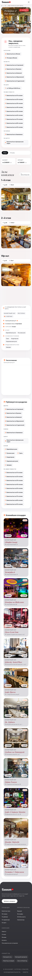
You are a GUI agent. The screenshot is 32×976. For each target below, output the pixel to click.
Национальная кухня (12, 461)
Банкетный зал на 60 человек (15, 115)
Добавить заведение (9, 901)
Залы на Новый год (22, 960)
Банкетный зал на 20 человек (15, 99)
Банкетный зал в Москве (13, 54)
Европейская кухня (12, 449)
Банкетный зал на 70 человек (15, 119)
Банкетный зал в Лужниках (14, 69)
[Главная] (1, 5)
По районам (5, 916)
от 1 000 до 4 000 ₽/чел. (14, 88)
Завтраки (9, 465)
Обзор (5, 152)
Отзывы (12, 152)
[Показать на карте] (17, 321)
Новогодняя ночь (7, 957)
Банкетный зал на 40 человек (15, 107)
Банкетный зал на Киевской (14, 73)
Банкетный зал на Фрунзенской (15, 77)
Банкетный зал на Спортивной (15, 65)
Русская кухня (10, 453)
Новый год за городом (8, 960)
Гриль (21, 453)
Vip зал (5, 255)
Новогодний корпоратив (21, 957)
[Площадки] (5, 5)
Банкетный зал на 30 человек (15, 103)
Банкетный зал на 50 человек (15, 111)
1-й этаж (5, 180)
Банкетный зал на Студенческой (15, 81)
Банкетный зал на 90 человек (15, 127)
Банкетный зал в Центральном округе (15, 142)
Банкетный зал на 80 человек (15, 123)
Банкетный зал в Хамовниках (15, 134)
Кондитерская (10, 457)
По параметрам (6, 919)
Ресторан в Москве (12, 58)
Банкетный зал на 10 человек (15, 95)
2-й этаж (6, 217)
